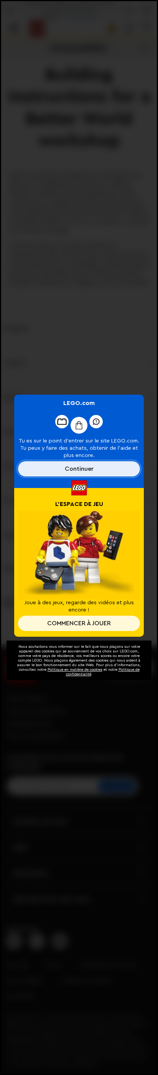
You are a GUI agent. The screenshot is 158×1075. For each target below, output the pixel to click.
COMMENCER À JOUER (79, 623)
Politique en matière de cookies (75, 670)
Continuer (79, 469)
